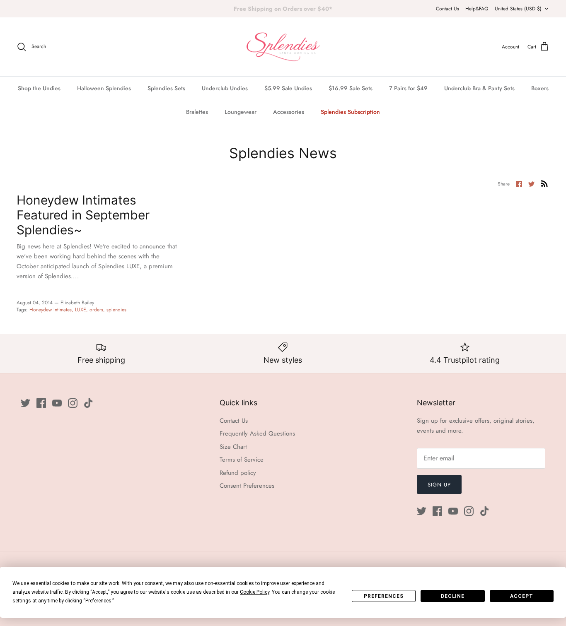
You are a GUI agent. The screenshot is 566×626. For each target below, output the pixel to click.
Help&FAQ (476, 8)
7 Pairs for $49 (408, 88)
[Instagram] (72, 403)
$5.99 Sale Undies (288, 88)
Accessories (288, 112)
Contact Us (447, 8)
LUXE (80, 309)
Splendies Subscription (350, 112)
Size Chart (233, 446)
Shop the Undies (39, 88)
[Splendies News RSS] (544, 183)
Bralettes (197, 112)
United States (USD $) (518, 8)
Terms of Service (242, 459)
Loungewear (240, 112)
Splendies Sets (166, 88)
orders (96, 309)
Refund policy (238, 472)
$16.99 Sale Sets (350, 88)
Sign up (439, 485)
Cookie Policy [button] (254, 592)
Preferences (384, 596)
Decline (453, 596)
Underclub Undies (225, 88)
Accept (521, 596)
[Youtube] (57, 403)
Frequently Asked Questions (257, 433)
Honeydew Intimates (50, 309)
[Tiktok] (88, 403)
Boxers (540, 88)
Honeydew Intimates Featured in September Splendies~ (83, 215)
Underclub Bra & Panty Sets (479, 88)
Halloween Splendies (104, 88)
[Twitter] (25, 403)
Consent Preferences (247, 485)
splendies (116, 309)
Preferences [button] (98, 601)
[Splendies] (283, 47)
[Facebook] (41, 403)
